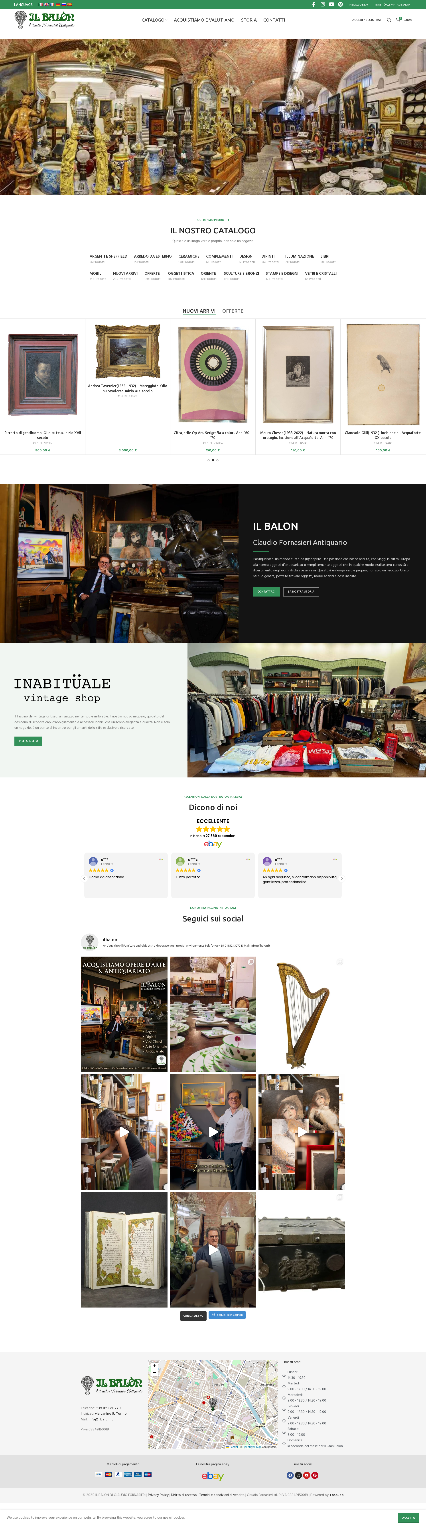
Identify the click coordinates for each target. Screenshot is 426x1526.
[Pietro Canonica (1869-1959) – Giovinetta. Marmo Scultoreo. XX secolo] (213, 351)
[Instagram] (298, 1475)
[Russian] (63, 4)
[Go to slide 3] (217, 460)
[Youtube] (306, 1475)
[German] (58, 4)
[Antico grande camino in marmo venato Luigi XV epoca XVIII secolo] (42, 351)
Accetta (408, 1518)
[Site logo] (44, 20)
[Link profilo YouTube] (331, 4)
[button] (341, 878)
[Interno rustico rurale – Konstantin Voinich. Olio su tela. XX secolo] (298, 351)
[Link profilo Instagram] (322, 4)
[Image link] (213, 1476)
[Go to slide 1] (208, 460)
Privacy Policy (158, 1495)
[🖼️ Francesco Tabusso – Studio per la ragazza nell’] (301, 1132)
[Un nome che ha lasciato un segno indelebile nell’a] (213, 1132)
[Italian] (40, 4)
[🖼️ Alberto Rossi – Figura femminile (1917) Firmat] (124, 1132)
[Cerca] (389, 20)
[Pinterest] (314, 1475)
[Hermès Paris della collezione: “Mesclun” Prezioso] (213, 1014)
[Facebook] (290, 1475)
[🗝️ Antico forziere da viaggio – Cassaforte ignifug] (301, 1250)
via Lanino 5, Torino (111, 1414)
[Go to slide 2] (213, 460)
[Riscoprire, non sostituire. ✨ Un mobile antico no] (213, 1250)
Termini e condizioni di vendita (222, 1495)
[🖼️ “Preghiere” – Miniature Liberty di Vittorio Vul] (124, 1250)
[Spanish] (69, 4)
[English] (46, 4)
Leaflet (233, 1447)
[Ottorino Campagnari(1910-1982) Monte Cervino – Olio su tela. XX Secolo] (128, 352)
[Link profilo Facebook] (313, 4)
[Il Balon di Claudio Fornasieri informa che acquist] (124, 1014)
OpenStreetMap (252, 1447)
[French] (52, 4)
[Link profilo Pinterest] (340, 4)
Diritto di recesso (184, 1495)
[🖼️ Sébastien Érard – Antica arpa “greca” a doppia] (301, 1014)
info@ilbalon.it (101, 1419)
